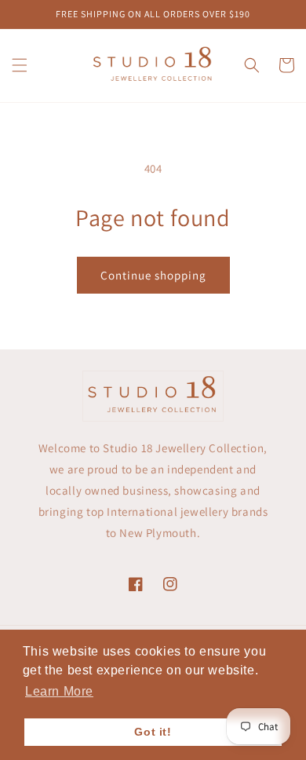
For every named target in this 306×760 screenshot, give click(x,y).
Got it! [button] (152, 731)
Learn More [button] (59, 691)
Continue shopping (153, 275)
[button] (19, 65)
